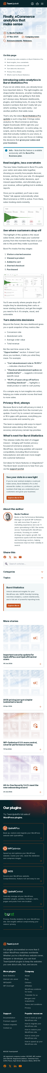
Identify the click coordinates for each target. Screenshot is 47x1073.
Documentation (9, 1018)
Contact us (7, 1028)
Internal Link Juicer (10, 979)
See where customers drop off (18, 65)
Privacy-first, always (14, 72)
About (27, 976)
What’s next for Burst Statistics (18, 75)
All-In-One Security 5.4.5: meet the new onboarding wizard (20, 786)
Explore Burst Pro (15, 498)
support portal (17, 469)
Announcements (14, 41)
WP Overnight (8, 986)
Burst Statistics (9, 976)
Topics (6, 578)
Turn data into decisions (16, 68)
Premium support (10, 1021)
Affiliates (28, 986)
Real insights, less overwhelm (17, 62)
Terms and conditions (33, 1004)
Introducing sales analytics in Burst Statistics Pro (25, 59)
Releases (27, 41)
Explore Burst (13, 605)
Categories (9, 572)
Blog (26, 979)
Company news (32, 37)
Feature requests (10, 1025)
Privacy (28, 1008)
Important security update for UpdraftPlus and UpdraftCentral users (19, 657)
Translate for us (31, 995)
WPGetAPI (7, 982)
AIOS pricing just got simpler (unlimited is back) (18, 701)
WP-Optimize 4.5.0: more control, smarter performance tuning (20, 743)
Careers (28, 982)
